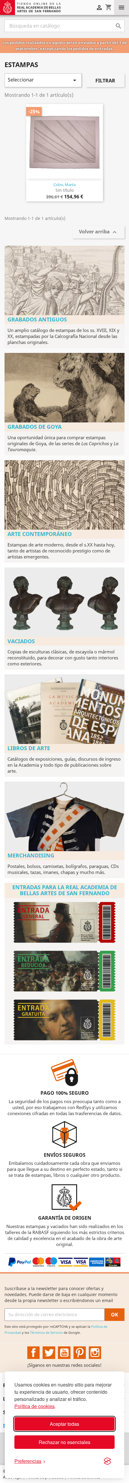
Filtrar (105, 80)
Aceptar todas (64, 1423)
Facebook (33, 1352)
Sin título (65, 190)
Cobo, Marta (64, 184)
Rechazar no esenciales (64, 1442)
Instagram (95, 1352)
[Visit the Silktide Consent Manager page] (107, 1461)
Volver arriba (98, 232)
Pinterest (80, 1352)
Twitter (49, 1352)
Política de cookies (34, 1406)
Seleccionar (43, 80)
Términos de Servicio (46, 1332)
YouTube (64, 1352)
